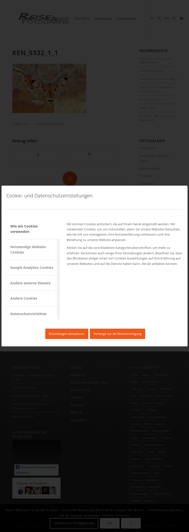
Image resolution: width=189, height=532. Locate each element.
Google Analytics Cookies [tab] (31, 267)
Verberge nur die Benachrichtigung (118, 334)
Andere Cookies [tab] (23, 298)
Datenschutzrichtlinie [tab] (28, 313)
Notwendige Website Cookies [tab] (28, 249)
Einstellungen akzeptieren (66, 334)
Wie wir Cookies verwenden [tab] (24, 229)
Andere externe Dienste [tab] (30, 283)
